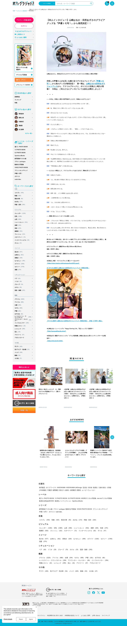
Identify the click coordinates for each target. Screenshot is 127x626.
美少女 (19, 252)
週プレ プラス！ (21, 80)
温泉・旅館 (20, 290)
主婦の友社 (102, 487)
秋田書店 (42, 487)
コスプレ (20, 192)
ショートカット (21, 222)
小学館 (109, 487)
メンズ (19, 352)
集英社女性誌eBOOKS (46, 501)
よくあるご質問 (21, 37)
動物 (18, 355)
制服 (18, 195)
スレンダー (20, 213)
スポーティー (20, 237)
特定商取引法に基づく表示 (55, 615)
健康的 (19, 231)
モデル (19, 308)
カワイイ (20, 263)
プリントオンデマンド (21, 170)
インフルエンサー (22, 323)
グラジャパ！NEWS (23, 85)
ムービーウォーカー (88, 490)
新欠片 (61, 490)
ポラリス (17, 176)
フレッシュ (20, 234)
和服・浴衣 (20, 204)
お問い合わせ (96, 615)
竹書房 (49, 490)
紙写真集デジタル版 (20, 158)
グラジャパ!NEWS (22, 10)
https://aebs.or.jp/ (36, 605)
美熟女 (19, 258)
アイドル (20, 302)
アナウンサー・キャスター (23, 319)
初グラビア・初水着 (22, 349)
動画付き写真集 (19, 164)
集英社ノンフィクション (63, 501)
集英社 (95, 487)
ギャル (19, 243)
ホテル (19, 287)
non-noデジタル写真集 (104, 498)
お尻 (18, 219)
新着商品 (17, 97)
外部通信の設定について (72, 615)
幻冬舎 (90, 487)
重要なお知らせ (24, 367)
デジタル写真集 (21, 75)
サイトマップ (106, 615)
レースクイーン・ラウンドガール (23, 316)
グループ (19, 284)
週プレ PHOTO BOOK (21, 146)
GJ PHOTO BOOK (20, 152)
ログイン (24, 26)
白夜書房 (73, 490)
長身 (18, 228)
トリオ (19, 281)
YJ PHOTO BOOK (20, 149)
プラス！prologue (20, 161)
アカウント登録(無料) (24, 20)
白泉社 (67, 490)
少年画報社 (43, 490)
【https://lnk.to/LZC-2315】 (55, 341)
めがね (19, 201)
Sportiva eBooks (20, 155)
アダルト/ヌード (19, 337)
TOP (14, 10)
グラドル (20, 299)
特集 (16, 102)
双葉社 (79, 490)
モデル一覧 (28, 133)
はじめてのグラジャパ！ (24, 31)
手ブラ (19, 346)
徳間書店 (56, 490)
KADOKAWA (61, 487)
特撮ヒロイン (20, 326)
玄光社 (85, 487)
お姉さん (20, 255)
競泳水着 (19, 198)
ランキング (18, 99)
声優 (18, 311)
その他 (19, 358)
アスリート (20, 334)
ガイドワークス (51, 487)
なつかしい (20, 260)
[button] (112, 437)
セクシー (20, 266)
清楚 (18, 269)
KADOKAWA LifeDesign (74, 487)
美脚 (18, 225)
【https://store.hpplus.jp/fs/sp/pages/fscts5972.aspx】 (63, 263)
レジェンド (20, 329)
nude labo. (18, 179)
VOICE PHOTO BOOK (21, 167)
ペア (18, 278)
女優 (18, 305)
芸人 (18, 331)
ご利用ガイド (21, 34)
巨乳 (19, 216)
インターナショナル (22, 240)
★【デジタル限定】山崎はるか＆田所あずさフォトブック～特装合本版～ (68, 268)
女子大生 (19, 314)
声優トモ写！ (18, 173)
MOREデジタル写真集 (88, 498)
